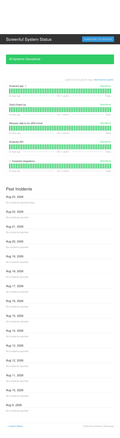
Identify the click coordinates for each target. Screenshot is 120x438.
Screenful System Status (29, 39)
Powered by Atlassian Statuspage (98, 426)
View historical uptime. (104, 79)
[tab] (9, 91)
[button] (98, 39)
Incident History (14, 426)
